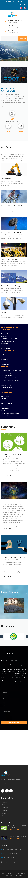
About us (4, 802)
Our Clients (5, 808)
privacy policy (9, 875)
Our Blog (4, 810)
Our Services (5, 805)
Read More (6, 475)
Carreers (4, 813)
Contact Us (5, 816)
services (10, 873)
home (3, 873)
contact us (19, 875)
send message (14, 722)
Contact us (22, 38)
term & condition (20, 873)
